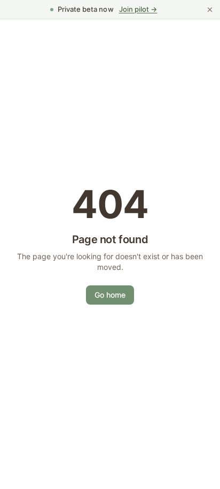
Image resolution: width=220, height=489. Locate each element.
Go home (110, 294)
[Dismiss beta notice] (210, 9)
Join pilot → (138, 9)
